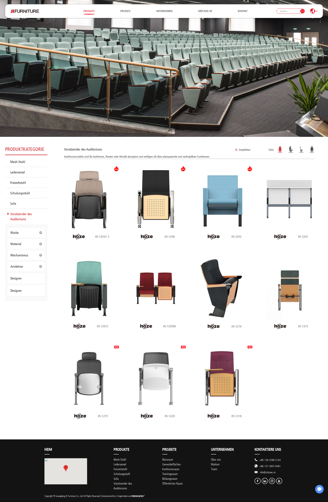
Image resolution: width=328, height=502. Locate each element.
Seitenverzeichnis (108, 495)
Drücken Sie (205, 11)
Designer (16, 278)
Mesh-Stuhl (17, 162)
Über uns (216, 459)
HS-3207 (303, 237)
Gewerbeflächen (171, 464)
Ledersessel (17, 172)
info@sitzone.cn (268, 472)
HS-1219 (103, 416)
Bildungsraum (169, 478)
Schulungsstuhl (20, 193)
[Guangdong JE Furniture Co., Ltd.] (24, 11)
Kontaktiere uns (268, 449)
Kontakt (243, 11)
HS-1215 (303, 326)
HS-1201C (103, 326)
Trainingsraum (170, 474)
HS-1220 (170, 416)
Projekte (125, 11)
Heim (48, 449)
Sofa (13, 203)
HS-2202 (236, 237)
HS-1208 (170, 237)
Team (214, 469)
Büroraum (167, 459)
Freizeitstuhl (18, 183)
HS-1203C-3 (102, 237)
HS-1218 (236, 416)
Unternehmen (164, 11)
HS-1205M (169, 326)
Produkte (89, 11)
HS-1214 (236, 326)
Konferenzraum (170, 469)
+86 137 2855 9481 (270, 466)
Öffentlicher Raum (172, 483)
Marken (215, 464)
